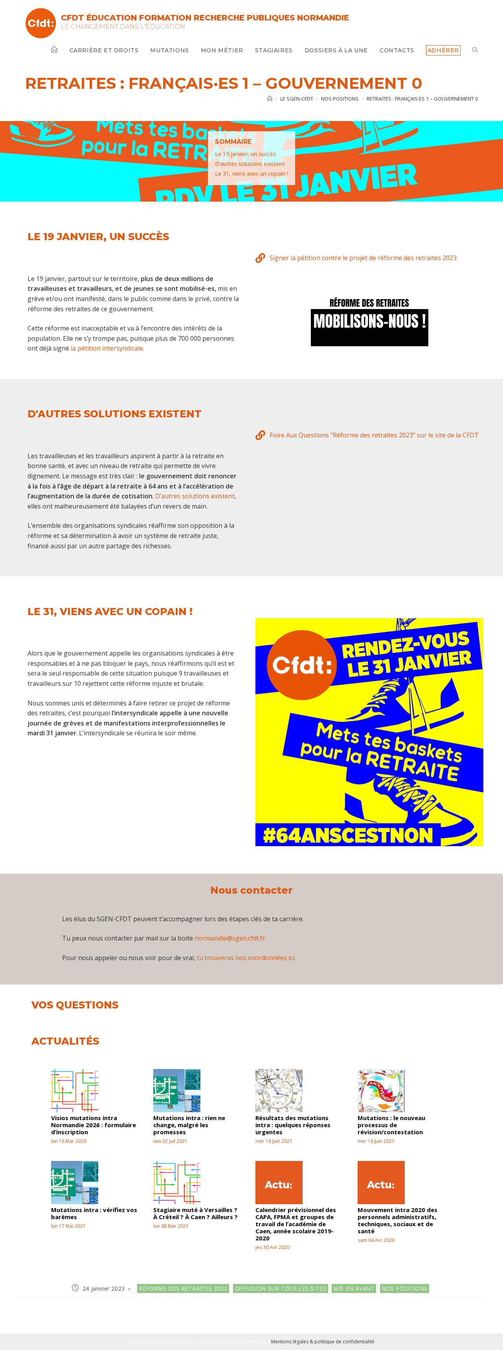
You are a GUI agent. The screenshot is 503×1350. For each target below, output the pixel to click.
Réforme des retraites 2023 (183, 1288)
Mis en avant (353, 1288)
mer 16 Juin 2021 (273, 1141)
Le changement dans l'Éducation (123, 26)
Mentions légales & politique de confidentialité (322, 1341)
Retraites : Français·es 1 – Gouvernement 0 (422, 98)
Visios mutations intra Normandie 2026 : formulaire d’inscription (93, 1125)
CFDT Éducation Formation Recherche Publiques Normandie (205, 17)
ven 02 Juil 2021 (170, 1141)
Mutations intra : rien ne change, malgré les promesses (189, 1125)
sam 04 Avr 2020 (376, 1240)
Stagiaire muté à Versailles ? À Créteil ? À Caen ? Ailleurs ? (195, 1213)
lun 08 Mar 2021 (171, 1226)
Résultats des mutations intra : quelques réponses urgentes (292, 1125)
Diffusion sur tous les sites (281, 1288)
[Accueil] (269, 98)
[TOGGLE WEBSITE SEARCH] (475, 50)
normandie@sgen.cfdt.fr (230, 938)
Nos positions (405, 1288)
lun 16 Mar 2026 (68, 1141)
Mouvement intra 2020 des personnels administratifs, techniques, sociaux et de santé (397, 1220)
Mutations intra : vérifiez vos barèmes (94, 1213)
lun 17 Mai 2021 (68, 1226)
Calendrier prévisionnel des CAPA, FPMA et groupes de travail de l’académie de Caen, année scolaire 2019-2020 (295, 1224)
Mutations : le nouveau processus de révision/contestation (391, 1125)
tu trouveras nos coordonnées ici (245, 957)
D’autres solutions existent (195, 496)
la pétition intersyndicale (107, 348)
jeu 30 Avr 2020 (272, 1247)
